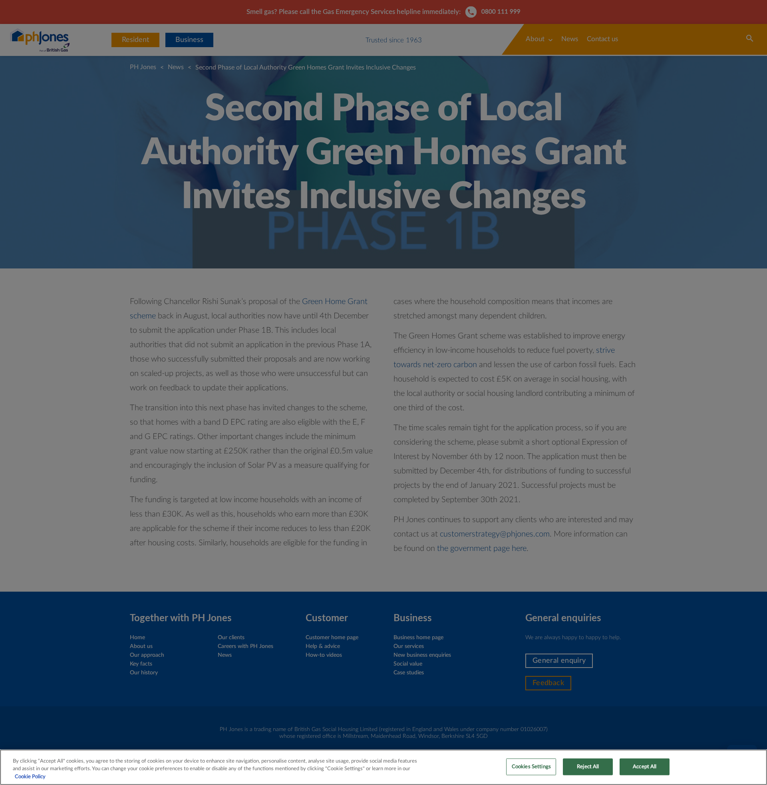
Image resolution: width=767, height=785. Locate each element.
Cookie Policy (30, 776)
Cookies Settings (531, 766)
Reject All (588, 766)
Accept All (644, 766)
